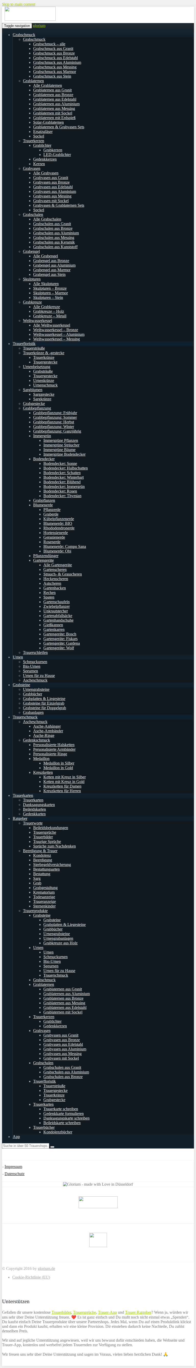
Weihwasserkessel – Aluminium (58, 334)
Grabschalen (33, 214)
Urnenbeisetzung (36, 366)
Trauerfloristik (24, 343)
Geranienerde (54, 537)
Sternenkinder (44, 906)
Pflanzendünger (45, 556)
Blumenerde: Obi (57, 551)
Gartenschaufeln (56, 602)
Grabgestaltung (45, 887)
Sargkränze (42, 399)
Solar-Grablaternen (48, 122)
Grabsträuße (43, 371)
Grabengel (31, 251)
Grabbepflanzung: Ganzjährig (57, 431)
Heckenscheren (55, 579)
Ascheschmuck (35, 680)
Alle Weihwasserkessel (51, 325)
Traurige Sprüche (47, 841)
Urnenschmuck (45, 385)
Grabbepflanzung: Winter (53, 426)
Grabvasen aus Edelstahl (53, 187)
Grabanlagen (33, 712)
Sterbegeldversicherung (52, 864)
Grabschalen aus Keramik (54, 242)
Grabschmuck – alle (49, 44)
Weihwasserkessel (37, 320)
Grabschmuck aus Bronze (54, 53)
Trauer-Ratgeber (138, 1312)
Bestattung (41, 874)
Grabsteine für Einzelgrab (43, 703)
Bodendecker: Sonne (60, 463)
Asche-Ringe (43, 735)
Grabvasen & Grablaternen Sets (58, 205)
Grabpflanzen (44, 500)
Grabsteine (21, 685)
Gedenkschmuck (36, 740)
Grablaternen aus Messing (54, 108)
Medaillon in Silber (58, 763)
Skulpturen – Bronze (50, 288)
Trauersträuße (34, 348)
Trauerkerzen (33, 141)
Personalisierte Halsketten (54, 745)
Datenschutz (14, 1174)
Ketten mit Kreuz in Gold (63, 781)
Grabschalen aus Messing (53, 237)
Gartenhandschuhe (58, 620)
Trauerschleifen (35, 652)
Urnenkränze (43, 380)
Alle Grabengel (45, 256)
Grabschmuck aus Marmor (54, 71)
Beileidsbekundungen (50, 828)
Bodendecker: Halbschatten (65, 468)
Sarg (37, 878)
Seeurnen (30, 671)
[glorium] (30, 20)
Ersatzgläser (43, 131)
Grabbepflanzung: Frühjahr (55, 413)
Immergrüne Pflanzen (60, 440)
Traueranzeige (44, 901)
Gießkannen (53, 625)
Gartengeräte (43, 560)
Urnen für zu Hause (39, 675)
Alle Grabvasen (45, 173)
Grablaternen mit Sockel (52, 113)
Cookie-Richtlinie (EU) (31, 1277)
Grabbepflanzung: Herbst (53, 422)
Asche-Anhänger (47, 726)
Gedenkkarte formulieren (63, 1113)
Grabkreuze (32, 302)
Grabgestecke (34, 403)
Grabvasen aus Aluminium (54, 191)
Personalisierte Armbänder (54, 749)
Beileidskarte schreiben (62, 1123)
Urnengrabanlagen (58, 938)
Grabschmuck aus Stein (52, 76)
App (16, 1136)
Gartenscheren (55, 569)
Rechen (49, 592)
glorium (39, 25)
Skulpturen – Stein (48, 297)
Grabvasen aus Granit (50, 177)
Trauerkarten (23, 795)
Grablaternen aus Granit (52, 90)
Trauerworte (33, 823)
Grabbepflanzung (37, 408)
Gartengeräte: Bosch (59, 634)
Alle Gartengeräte (57, 565)
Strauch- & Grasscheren (62, 574)
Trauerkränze (43, 357)
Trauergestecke (45, 362)
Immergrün (42, 436)
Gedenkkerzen (45, 159)
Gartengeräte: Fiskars (60, 638)
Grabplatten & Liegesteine (44, 698)
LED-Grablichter (57, 154)
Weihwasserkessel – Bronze (55, 330)
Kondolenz (42, 855)
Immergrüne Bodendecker (64, 454)
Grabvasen (31, 168)
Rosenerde (51, 542)
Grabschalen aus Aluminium (56, 233)
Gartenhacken (54, 588)
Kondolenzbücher (57, 1132)
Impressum (13, 1166)
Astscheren (52, 583)
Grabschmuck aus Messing (55, 67)
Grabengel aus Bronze (51, 260)
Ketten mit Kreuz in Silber (64, 777)
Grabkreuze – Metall (49, 316)
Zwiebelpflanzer (56, 606)
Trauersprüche (44, 832)
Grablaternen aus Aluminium (56, 104)
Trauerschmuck (25, 717)
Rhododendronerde (59, 528)
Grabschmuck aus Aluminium (57, 62)
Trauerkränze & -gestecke (43, 353)
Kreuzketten (43, 772)
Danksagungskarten (39, 804)
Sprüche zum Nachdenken (54, 846)
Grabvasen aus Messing (52, 196)
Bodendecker (44, 459)
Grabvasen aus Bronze (51, 182)
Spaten (48, 597)
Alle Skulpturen (46, 283)
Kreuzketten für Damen (62, 786)
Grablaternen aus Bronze (53, 94)
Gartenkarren (54, 629)
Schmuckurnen (35, 662)
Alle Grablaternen (47, 85)
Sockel (38, 136)
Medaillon (41, 758)
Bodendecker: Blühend (62, 482)
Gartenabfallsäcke (57, 615)
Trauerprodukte (35, 910)
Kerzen (39, 164)
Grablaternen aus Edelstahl (54, 99)
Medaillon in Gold (58, 768)
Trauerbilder (43, 837)
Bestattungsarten (46, 869)
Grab (37, 883)
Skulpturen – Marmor (50, 293)
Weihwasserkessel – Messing (56, 339)
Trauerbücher (44, 1127)
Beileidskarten (34, 809)
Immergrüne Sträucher (61, 445)
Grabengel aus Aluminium (54, 265)
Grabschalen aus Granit (52, 224)
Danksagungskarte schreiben (66, 1118)
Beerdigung (42, 860)
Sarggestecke (43, 394)
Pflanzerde (51, 509)
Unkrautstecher (55, 611)
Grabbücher (32, 694)
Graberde (50, 514)
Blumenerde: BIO (57, 523)
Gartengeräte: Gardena (61, 643)
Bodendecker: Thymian (62, 496)
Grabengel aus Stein (49, 274)
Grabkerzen (52, 150)
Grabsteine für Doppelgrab (44, 708)
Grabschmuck (24, 35)
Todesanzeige (44, 897)
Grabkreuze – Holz (48, 311)
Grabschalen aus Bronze (52, 228)
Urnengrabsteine (36, 689)
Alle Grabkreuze (46, 307)
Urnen (18, 657)
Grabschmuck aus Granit (53, 48)
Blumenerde (43, 505)
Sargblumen (32, 390)
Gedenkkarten (34, 814)
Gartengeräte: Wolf (58, 648)
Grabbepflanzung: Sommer (55, 417)
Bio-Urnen (31, 666)
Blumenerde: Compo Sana (64, 546)
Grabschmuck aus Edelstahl (55, 58)
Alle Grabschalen (47, 219)
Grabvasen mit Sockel (51, 201)
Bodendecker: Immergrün (64, 486)
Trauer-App (107, 1312)
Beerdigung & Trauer (40, 851)
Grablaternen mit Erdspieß (54, 118)
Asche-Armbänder (48, 731)
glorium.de (46, 1268)
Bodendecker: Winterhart (63, 477)
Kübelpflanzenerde (58, 519)
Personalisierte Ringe (50, 754)
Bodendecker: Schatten (62, 473)
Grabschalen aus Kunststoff (55, 247)
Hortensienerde (55, 532)
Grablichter (42, 145)
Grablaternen (33, 81)
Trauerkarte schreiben (60, 1109)
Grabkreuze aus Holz (60, 943)
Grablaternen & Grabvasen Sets (58, 127)
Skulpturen (32, 279)
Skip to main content (18, 4)
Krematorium (44, 892)
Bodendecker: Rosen (60, 491)
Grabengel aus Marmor (51, 270)
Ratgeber (20, 818)
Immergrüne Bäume (59, 449)
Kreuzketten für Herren (62, 791)
